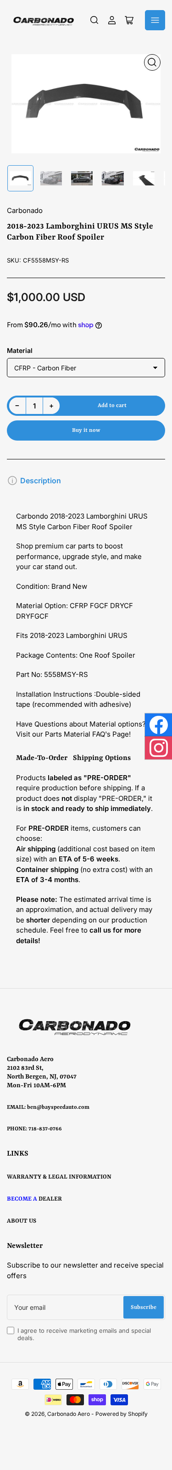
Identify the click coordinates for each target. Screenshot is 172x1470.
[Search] (94, 20)
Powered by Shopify (121, 1413)
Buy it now (86, 430)
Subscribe (143, 1307)
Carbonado (25, 210)
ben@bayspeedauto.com (58, 1107)
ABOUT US (21, 1221)
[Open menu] (155, 20)
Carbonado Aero (68, 1413)
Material (20, 350)
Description (40, 480)
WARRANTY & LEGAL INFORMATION (59, 1177)
